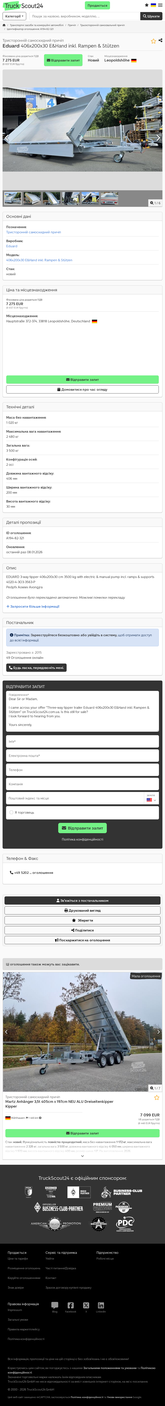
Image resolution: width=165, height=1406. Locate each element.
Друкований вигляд (84, 910)
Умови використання (119, 1397)
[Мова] (153, 5)
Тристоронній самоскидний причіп (33, 232)
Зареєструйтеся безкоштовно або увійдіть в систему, (74, 635)
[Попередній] (7, 138)
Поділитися (84, 930)
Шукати (153, 16)
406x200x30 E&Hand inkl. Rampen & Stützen (39, 260)
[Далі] (158, 138)
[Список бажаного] (147, 5)
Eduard (11, 246)
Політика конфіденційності (82, 839)
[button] (160, 5)
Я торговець (24, 812)
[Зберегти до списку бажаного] (153, 41)
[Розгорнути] (82, 1156)
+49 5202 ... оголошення (33, 872)
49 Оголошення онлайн (24, 657)
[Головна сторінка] (4, 25)
